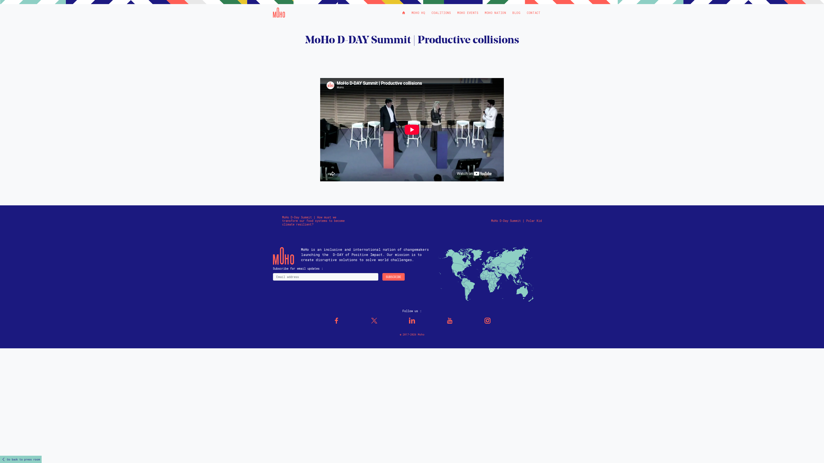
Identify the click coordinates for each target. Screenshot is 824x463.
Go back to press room (23, 459)
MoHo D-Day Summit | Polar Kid (516, 221)
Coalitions (441, 13)
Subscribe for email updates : (298, 268)
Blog (516, 13)
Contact (534, 13)
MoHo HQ (418, 13)
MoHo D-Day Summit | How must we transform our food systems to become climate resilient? (313, 221)
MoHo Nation (495, 13)
